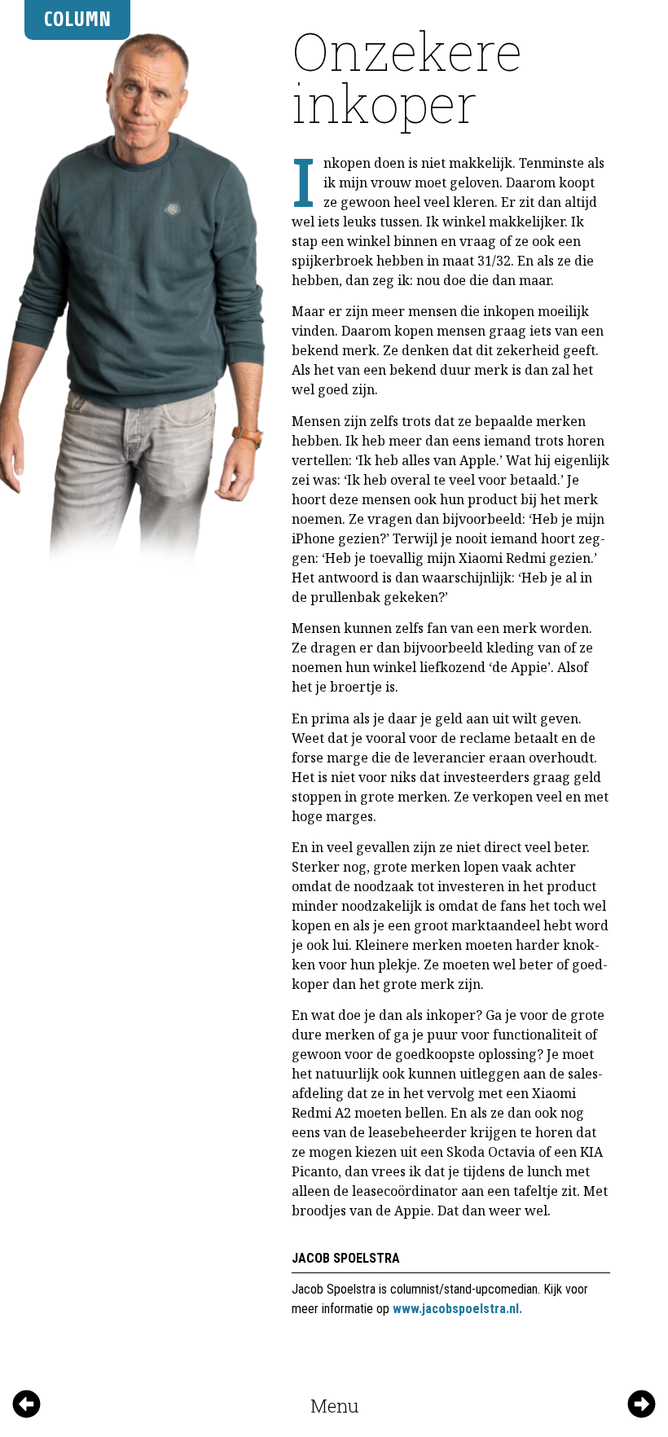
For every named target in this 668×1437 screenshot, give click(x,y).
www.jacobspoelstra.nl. (457, 1308)
